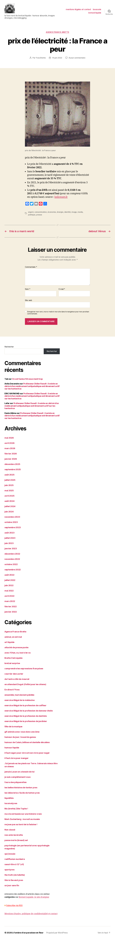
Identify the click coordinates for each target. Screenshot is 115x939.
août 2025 (9, 475)
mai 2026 (9, 438)
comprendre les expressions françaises (23, 668)
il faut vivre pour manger (16, 758)
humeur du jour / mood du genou (20, 737)
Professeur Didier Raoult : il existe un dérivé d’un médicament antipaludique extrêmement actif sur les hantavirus (32, 386)
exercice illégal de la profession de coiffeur (25, 705)
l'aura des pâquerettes (15, 782)
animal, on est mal (13, 637)
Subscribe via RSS (14, 905)
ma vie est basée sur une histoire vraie (23, 814)
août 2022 (9, 575)
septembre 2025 (12, 469)
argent (30, 212)
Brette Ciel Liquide (13, 658)
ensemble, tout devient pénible (19, 695)
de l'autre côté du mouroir (17, 679)
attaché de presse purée (16, 647)
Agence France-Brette (57, 32)
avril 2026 (9, 443)
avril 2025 (9, 496)
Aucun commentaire (77, 58)
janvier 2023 (10, 548)
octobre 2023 (11, 522)
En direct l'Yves (12, 689)
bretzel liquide (94, 13)
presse (39, 215)
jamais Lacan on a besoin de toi (19, 772)
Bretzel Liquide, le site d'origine (34, 897)
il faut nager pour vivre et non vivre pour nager (27, 753)
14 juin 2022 (57, 58)
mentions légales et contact (78, 9)
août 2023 (9, 533)
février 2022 (10, 606)
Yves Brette (41, 58)
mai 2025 (9, 490)
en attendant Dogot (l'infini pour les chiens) (25, 684)
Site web (28, 300)
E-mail (62, 289)
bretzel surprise (12, 663)
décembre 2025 (12, 464)
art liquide (9, 642)
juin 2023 (9, 543)
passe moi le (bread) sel (16, 840)
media (80, 212)
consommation (40, 212)
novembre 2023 (12, 517)
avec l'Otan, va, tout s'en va (17, 653)
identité (67, 212)
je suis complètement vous (17, 777)
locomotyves (10, 803)
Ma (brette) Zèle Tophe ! (16, 808)
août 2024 (9, 501)
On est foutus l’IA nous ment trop (27, 379)
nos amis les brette (13, 835)
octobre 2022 (11, 564)
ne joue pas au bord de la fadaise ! (20, 824)
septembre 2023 (12, 527)
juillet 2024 (9, 506)
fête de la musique (13, 726)
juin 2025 (9, 485)
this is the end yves (13, 880)
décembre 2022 (12, 554)
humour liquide (11, 747)
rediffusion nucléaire (14, 859)
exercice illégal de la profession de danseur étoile (28, 711)
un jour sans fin (11, 885)
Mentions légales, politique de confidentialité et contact (31, 913)
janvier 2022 (10, 612)
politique (31, 215)
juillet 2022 (9, 580)
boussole (97, 9)
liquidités (8, 798)
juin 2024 (9, 511)
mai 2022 (9, 591)
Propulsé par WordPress (57, 932)
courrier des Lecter (13, 674)
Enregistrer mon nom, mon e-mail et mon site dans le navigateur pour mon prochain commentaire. (58, 313)
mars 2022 (9, 601)
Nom (27, 289)
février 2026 (10, 453)
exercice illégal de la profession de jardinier (25, 721)
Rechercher (9, 347)
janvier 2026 (10, 459)
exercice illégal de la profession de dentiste (25, 716)
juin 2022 (8, 585)
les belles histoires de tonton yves (20, 787)
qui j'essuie (9, 854)
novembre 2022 (12, 559)
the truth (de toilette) (14, 875)
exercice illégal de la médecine (19, 700)
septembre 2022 (12, 569)
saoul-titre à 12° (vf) (14, 864)
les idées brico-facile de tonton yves (22, 793)
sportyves (9, 869)
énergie (60, 212)
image (74, 212)
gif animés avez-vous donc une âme (21, 732)
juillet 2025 (9, 480)
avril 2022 (9, 596)
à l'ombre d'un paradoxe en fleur (27, 932)
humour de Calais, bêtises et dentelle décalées (27, 742)
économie (52, 212)
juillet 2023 (9, 538)
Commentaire (31, 267)
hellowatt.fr (61, 197)
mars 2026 (9, 448)
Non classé (9, 830)
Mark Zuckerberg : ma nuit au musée (22, 819)
